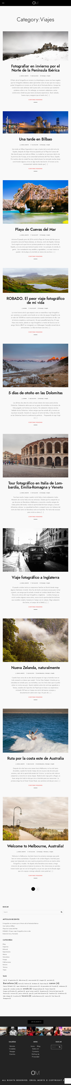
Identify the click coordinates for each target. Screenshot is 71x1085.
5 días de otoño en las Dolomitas (35, 393)
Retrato (5, 965)
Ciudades (12, 1049)
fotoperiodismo (38, 989)
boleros (27, 983)
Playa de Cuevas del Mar (35, 229)
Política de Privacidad (35, 1055)
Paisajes (12, 1051)
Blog (4, 944)
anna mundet (33, 980)
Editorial (5, 949)
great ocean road (32, 991)
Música (5, 954)
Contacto (35, 1051)
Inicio (33, 1046)
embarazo (63, 986)
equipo (6, 989)
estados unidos (16, 989)
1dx (5, 980)
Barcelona (10, 983)
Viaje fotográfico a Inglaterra (35, 577)
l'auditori (53, 993)
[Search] (60, 911)
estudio (27, 989)
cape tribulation (22, 986)
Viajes (48, 76)
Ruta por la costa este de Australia (35, 758)
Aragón (42, 980)
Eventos (12, 1054)
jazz (31, 993)
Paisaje (43, 76)
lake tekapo (7, 996)
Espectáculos (6, 952)
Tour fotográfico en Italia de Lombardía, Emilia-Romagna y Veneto (35, 485)
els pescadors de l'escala (49, 986)
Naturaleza (40, 673)
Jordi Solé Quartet (41, 993)
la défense (62, 993)
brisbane (35, 983)
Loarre (48, 996)
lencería (26, 996)
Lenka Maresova (38, 996)
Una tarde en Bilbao (35, 139)
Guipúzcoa (44, 991)
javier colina (23, 993)
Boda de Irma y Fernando (10, 934)
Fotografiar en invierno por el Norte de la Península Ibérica (35, 68)
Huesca (6, 993)
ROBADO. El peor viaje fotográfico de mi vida (35, 300)
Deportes (5, 947)
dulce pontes (34, 986)
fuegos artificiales (10, 991)
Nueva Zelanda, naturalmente (35, 667)
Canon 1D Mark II (9, 986)
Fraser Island (50, 989)
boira (21, 983)
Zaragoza (7, 998)
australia (50, 980)
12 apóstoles (13, 980)
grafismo (21, 991)
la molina (17, 996)
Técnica (45, 851)
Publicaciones (7, 962)
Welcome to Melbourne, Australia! (35, 846)
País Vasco (56, 996)
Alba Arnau (23, 980)
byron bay (44, 983)
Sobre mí (35, 1049)
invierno (14, 993)
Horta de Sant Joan (56, 991)
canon (54, 983)
